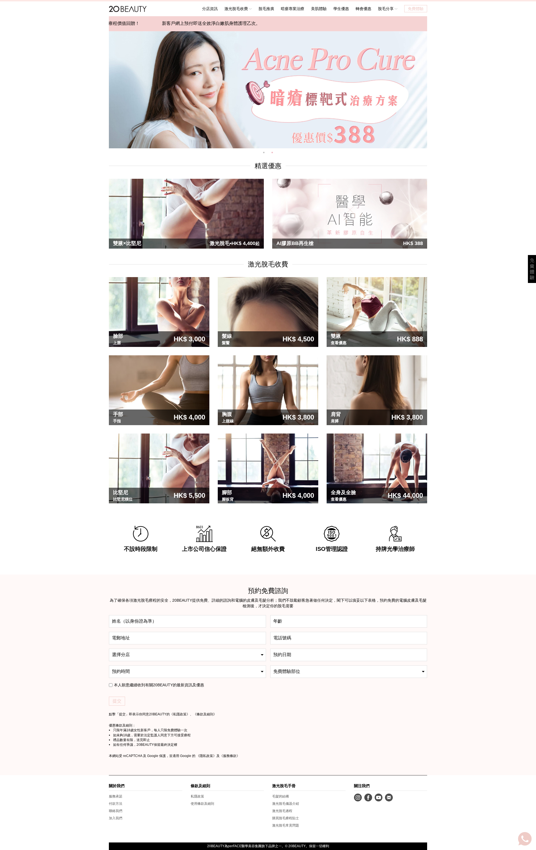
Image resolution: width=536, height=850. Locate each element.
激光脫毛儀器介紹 (285, 804)
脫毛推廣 (266, 8)
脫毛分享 (386, 8)
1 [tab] (264, 152)
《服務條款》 (230, 756)
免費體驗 (415, 8)
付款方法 (115, 804)
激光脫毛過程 (282, 811)
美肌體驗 (319, 8)
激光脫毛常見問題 (285, 825)
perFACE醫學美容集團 (245, 846)
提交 (117, 701)
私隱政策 (179, 714)
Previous (104, 89)
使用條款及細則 (202, 804)
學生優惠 (341, 8)
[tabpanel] (268, 89)
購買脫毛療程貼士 (285, 818)
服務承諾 (115, 796)
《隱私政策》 (206, 756)
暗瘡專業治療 (292, 8)
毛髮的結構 (280, 796)
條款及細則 (205, 714)
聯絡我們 (115, 811)
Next (431, 89)
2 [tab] (272, 152)
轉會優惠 (363, 8)
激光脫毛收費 (236, 8)
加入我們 (115, 818)
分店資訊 (210, 8)
